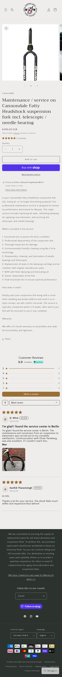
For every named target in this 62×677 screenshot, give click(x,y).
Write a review (31, 394)
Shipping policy (41, 666)
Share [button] (8, 339)
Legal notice (54, 666)
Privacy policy (11, 666)
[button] (6, 10)
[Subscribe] (43, 596)
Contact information (32, 671)
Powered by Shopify (34, 662)
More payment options (31, 174)
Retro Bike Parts (20, 662)
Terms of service (25, 666)
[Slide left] (24, 86)
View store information (16, 190)
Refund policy (50, 662)
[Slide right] (37, 86)
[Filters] (5, 402)
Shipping (16, 133)
